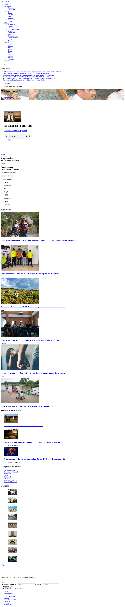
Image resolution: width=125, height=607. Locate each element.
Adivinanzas (11, 24)
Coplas (10, 28)
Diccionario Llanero (11, 472)
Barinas (10, 52)
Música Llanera (8, 97)
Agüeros (10, 26)
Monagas (10, 57)
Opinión (10, 21)
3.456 (9, 140)
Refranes (10, 39)
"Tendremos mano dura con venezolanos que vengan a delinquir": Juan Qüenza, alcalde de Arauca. (33, 72)
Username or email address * (9, 584)
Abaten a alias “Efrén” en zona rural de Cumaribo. (23, 426)
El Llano (6, 598)
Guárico (10, 56)
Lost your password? (17, 588)
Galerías (6, 603)
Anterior (3, 154)
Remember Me (7, 586)
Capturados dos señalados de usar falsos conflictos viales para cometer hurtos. (26, 73)
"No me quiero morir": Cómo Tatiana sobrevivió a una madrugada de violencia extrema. (29, 78)
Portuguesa (11, 59)
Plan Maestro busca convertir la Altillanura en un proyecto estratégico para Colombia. (29, 75)
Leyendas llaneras (13, 37)
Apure (10, 51)
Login (2, 588)
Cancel (8, 588)
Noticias (6, 11)
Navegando (11, 19)
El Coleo (10, 31)
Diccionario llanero (13, 29)
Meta (9, 16)
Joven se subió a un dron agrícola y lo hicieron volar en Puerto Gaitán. (24, 80)
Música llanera (8, 6)
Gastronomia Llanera (14, 36)
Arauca (10, 13)
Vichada (10, 18)
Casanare (10, 14)
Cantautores (11, 9)
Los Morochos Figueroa (15, 130)
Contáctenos (8, 604)
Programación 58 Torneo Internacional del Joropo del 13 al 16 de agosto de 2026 (34, 459)
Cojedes (10, 54)
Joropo (10, 34)
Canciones (11, 8)
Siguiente (3, 163)
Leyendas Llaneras (10, 482)
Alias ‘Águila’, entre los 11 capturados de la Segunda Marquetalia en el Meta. (26, 76)
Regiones (7, 42)
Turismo (10, 41)
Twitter (10, 176)
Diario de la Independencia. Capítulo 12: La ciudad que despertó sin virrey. (32, 442)
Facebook (4, 176)
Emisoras (7, 61)
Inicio (6, 4)
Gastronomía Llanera (11, 480)
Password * (38, 584)
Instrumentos (11, 32)
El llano (6, 23)
